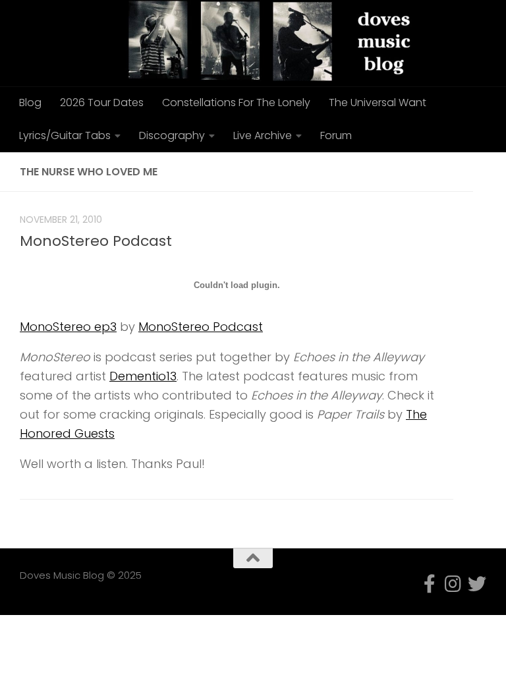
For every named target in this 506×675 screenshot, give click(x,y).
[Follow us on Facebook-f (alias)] (429, 584)
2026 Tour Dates (102, 102)
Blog (30, 102)
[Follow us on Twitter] (477, 584)
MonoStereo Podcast (96, 241)
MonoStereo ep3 (68, 326)
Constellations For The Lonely (236, 102)
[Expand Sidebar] (489, 172)
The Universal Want (377, 102)
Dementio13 (143, 376)
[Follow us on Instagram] (453, 584)
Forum (336, 135)
